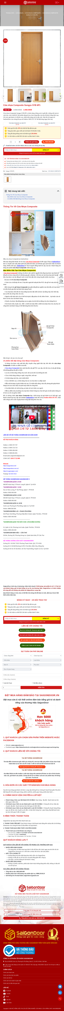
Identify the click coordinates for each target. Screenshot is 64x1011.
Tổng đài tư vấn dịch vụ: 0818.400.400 (33, 918)
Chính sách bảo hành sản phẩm (11, 975)
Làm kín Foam (8, 683)
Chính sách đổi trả (7, 978)
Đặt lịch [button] (61, 277)
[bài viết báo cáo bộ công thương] (32, 951)
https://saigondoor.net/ (9, 465)
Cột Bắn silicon (37, 683)
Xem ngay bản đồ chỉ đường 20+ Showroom (31, 766)
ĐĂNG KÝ (46, 150)
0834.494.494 (49, 142)
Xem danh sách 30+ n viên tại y (31, 780)
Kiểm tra (41, 687)
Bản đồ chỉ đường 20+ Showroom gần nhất (31, 630)
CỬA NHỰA (19, 13)
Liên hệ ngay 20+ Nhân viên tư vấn (33, 914)
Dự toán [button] (61, 283)
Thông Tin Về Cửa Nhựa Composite (17, 195)
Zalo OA (8, 999)
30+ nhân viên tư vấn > (30, 167)
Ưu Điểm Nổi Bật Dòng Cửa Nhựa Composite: (21, 199)
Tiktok (7, 996)
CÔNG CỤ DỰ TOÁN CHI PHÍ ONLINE (31, 645)
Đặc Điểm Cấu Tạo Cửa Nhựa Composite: (20, 197)
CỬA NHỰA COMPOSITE (33, 13)
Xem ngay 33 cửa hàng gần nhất (32, 910)
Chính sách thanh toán (8, 972)
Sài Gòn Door (12, 473)
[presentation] (3, 96)
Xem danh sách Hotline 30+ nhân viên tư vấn (31, 635)
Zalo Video (9, 1002)
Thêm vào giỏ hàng (31, 142)
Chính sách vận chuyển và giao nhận (12, 980)
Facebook (8, 990)
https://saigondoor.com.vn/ (11, 468)
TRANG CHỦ (10, 13)
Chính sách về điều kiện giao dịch (11, 983)
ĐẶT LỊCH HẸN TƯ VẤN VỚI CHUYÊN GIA (31, 640)
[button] (60, 986)
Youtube (8, 993)
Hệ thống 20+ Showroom (17, 167)
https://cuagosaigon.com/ (10, 471)
